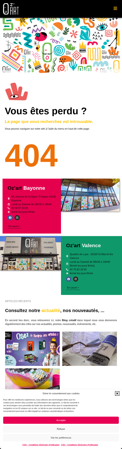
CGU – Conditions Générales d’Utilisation (40, 445)
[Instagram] (17, 217)
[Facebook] (10, 217)
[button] (117, 393)
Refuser (61, 429)
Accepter (61, 420)
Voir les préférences (61, 437)
